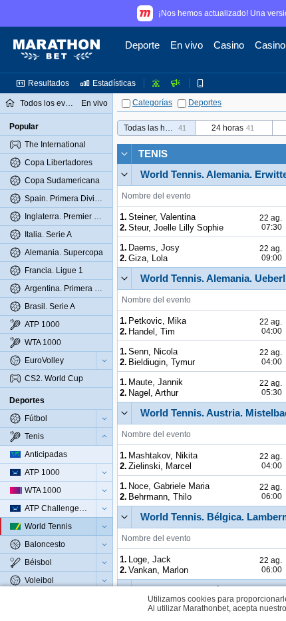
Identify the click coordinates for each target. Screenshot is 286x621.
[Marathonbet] (56, 50)
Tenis (153, 153)
